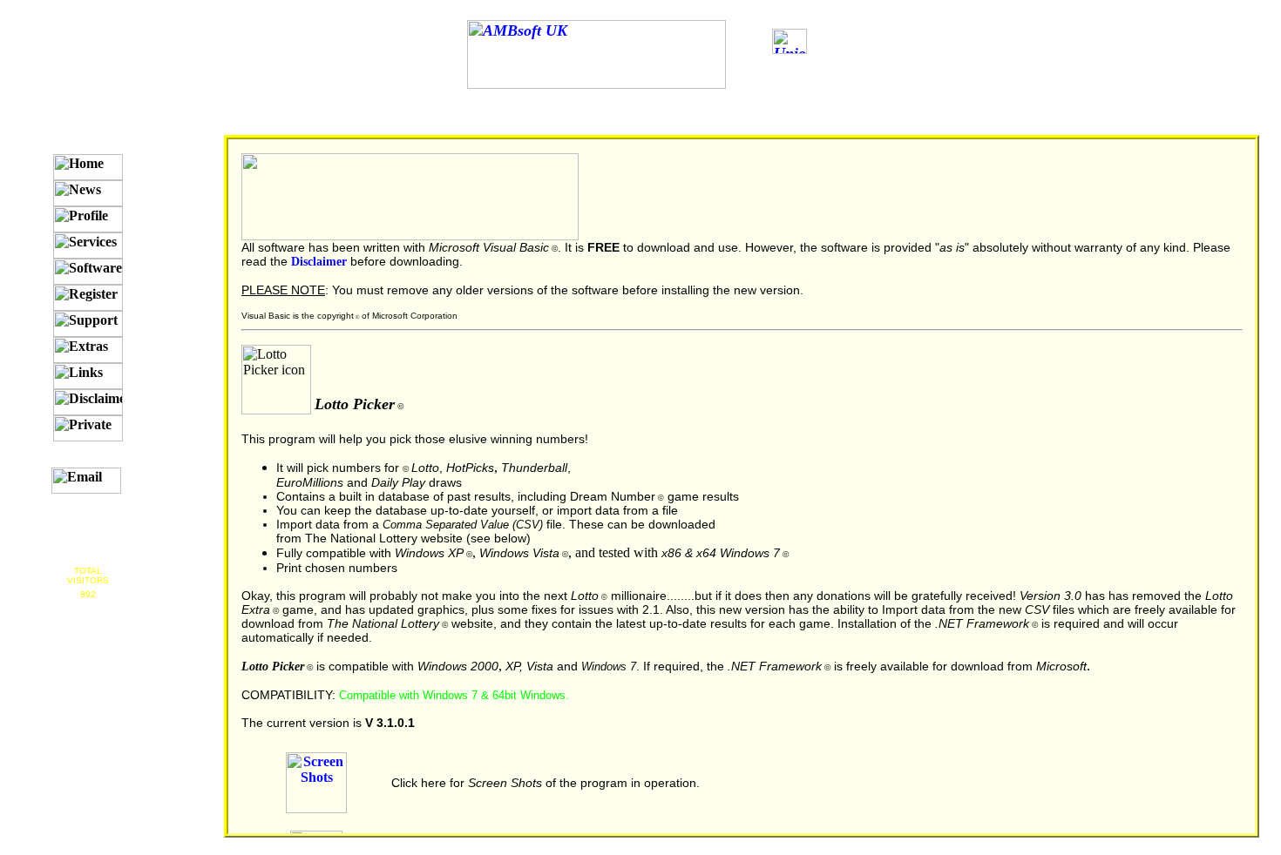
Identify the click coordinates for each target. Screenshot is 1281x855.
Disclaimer (319, 261)
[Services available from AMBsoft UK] (88, 245)
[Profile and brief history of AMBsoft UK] (88, 219)
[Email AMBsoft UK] (86, 481)
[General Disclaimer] (88, 402)
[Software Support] (88, 324)
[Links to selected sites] (88, 376)
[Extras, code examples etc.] (88, 350)
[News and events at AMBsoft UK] (88, 193)
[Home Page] (88, 167)
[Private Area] (88, 428)
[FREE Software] (88, 272)
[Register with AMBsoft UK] (88, 298)
